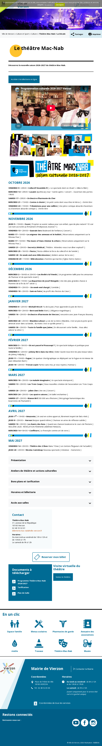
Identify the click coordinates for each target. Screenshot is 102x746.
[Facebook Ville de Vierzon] (84, 722)
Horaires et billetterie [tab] (23, 492)
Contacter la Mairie (84, 669)
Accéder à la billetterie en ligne (24, 79)
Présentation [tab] (18, 460)
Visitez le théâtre (63, 577)
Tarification (23, 587)
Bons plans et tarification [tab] (25, 481)
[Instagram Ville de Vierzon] (92, 722)
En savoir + (49, 5)
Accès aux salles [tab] (20, 502)
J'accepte (60, 5)
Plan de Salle (23, 593)
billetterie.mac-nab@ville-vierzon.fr (27, 530)
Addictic (96, 742)
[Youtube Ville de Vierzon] (75, 722)
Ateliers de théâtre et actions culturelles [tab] (34, 470)
